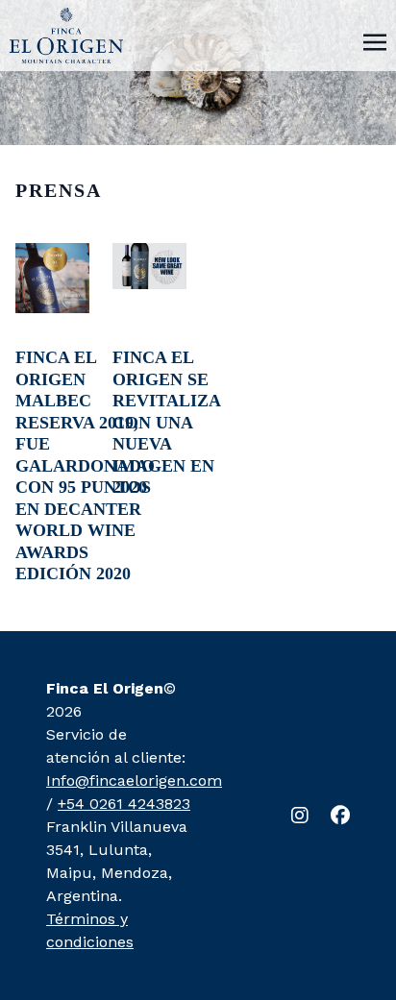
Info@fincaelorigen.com (134, 780)
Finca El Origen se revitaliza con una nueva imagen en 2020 (166, 422)
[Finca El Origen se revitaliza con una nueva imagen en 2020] (149, 266)
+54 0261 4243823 (124, 803)
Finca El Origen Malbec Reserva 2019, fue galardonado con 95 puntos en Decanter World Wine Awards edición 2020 (85, 465)
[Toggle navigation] (374, 41)
